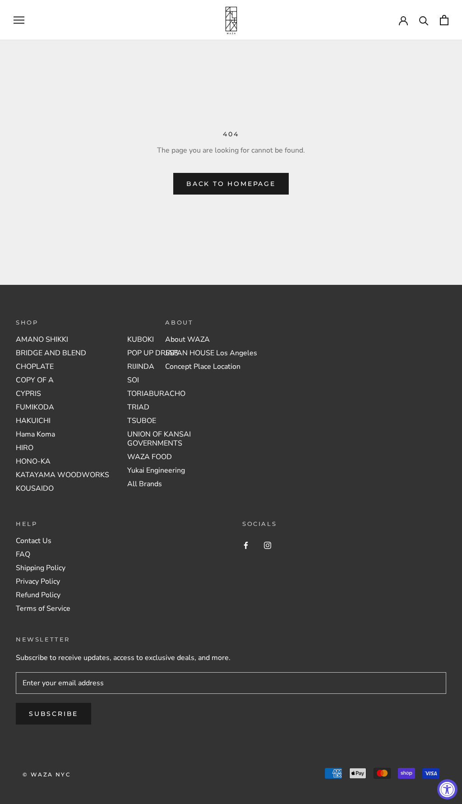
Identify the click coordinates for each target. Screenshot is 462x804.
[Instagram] (267, 545)
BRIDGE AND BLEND (51, 353)
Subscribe (53, 714)
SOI (133, 380)
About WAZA (187, 339)
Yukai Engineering (156, 470)
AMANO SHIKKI (42, 339)
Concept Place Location (202, 366)
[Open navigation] (19, 20)
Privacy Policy (38, 581)
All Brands (144, 483)
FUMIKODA (35, 407)
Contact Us (33, 540)
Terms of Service (43, 608)
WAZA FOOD (149, 456)
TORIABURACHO (156, 393)
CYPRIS (28, 393)
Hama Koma (35, 434)
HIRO (24, 447)
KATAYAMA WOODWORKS (62, 474)
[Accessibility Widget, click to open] (447, 789)
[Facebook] (245, 545)
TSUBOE (141, 420)
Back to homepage (231, 184)
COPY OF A (35, 380)
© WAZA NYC (47, 774)
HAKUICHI (33, 420)
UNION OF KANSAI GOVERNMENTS (159, 439)
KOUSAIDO (35, 488)
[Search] (424, 20)
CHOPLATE (35, 366)
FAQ (23, 554)
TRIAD (138, 407)
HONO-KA (33, 461)
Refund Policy (38, 595)
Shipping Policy (40, 567)
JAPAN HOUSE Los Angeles (211, 353)
